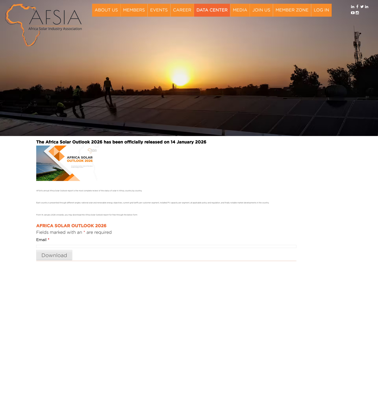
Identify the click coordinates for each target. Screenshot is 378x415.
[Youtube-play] (352, 13)
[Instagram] (357, 13)
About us (106, 10)
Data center (212, 10)
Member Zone (292, 10)
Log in (321, 10)
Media (240, 10)
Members (134, 10)
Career (182, 10)
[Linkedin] (352, 7)
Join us (261, 10)
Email (42, 240)
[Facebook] (357, 7)
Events (159, 10)
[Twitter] (362, 7)
